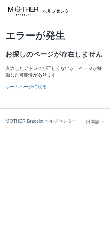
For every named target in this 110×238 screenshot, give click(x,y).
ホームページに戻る (26, 86)
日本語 (93, 121)
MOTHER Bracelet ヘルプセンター (41, 121)
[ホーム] (42, 11)
